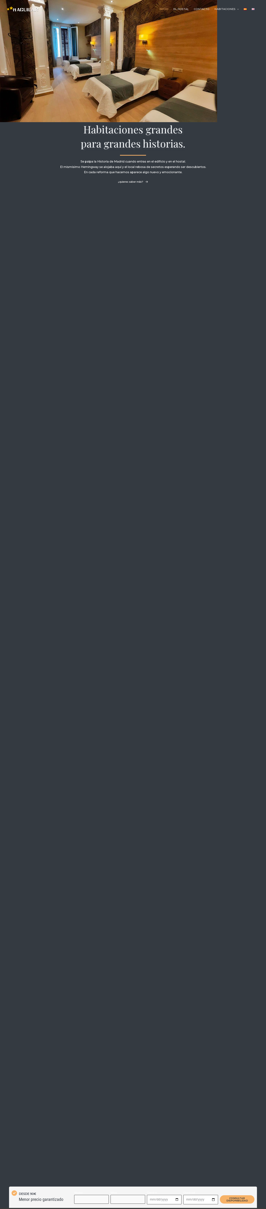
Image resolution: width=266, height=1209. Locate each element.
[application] (237, 9)
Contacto (201, 9)
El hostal (181, 9)
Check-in (152, 1192)
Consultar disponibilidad (237, 1199)
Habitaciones (224, 9)
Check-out (189, 1192)
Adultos (78, 1192)
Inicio (163, 9)
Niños (114, 1192)
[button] (133, 182)
